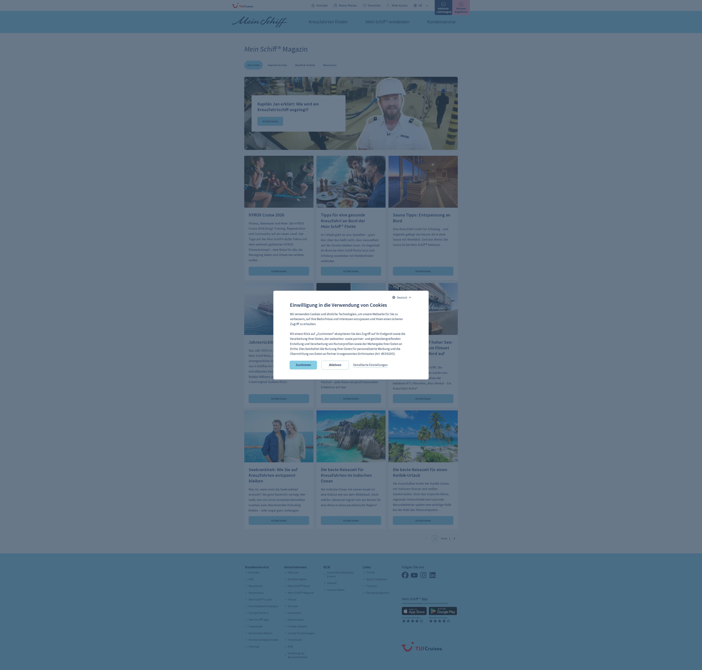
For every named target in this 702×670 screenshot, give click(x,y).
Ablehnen (335, 365)
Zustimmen (303, 365)
